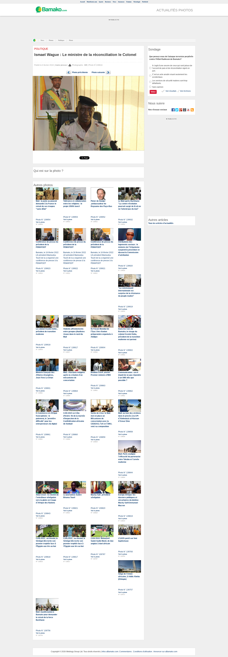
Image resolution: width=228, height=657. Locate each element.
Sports (101, 2)
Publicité (145, 2)
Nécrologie (136, 2)
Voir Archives (185, 91)
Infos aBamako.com (110, 651)
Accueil (82, 2)
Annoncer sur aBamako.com (165, 651)
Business (108, 2)
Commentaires (125, 651)
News (114, 2)
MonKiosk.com (92, 2)
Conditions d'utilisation (142, 651)
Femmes (129, 2)
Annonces (121, 2)
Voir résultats (170, 91)
